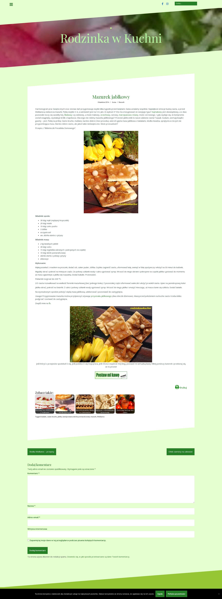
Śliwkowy (68, 115)
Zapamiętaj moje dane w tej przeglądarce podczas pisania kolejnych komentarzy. (68, 540)
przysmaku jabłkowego (101, 296)
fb (50, 303)
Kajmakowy (157, 112)
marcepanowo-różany (128, 115)
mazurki (93, 417)
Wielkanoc (101, 417)
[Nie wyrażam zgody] (219, 594)
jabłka (60, 417)
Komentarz (33, 473)
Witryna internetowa (37, 529)
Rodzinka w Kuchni (111, 38)
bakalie (43, 417)
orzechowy (105, 115)
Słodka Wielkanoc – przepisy (41, 451)
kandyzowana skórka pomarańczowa (76, 417)
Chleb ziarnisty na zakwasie (181, 451)
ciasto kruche (52, 417)
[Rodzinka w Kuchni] (111, 29)
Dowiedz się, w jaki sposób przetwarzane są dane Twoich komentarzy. (98, 556)
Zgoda (160, 594)
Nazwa (31, 506)
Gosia (114, 102)
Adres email (33, 517)
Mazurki (121, 102)
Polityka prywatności (176, 594)
